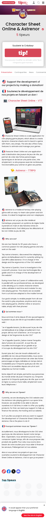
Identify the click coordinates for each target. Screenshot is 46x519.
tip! (23, 52)
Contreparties (21, 72)
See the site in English (33, 515)
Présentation (6, 72)
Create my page (8, 3)
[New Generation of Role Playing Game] (4, 471)
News (31, 72)
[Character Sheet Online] (13, 471)
